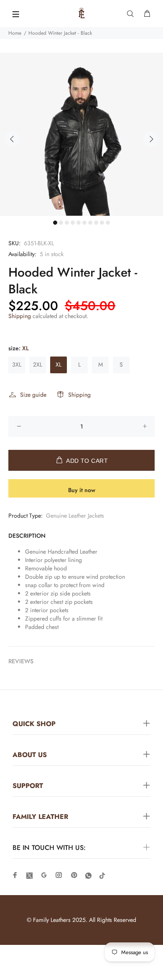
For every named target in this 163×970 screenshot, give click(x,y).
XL (58, 364)
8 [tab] (96, 223)
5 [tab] (78, 223)
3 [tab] (67, 223)
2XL (37, 364)
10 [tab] (108, 223)
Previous (12, 139)
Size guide (33, 394)
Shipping (19, 316)
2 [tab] (61, 223)
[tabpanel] (81, 134)
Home (14, 33)
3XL (16, 364)
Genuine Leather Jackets (75, 515)
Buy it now (81, 490)
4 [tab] (73, 223)
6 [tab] (84, 223)
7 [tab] (90, 223)
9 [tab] (102, 223)
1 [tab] (55, 223)
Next (151, 139)
